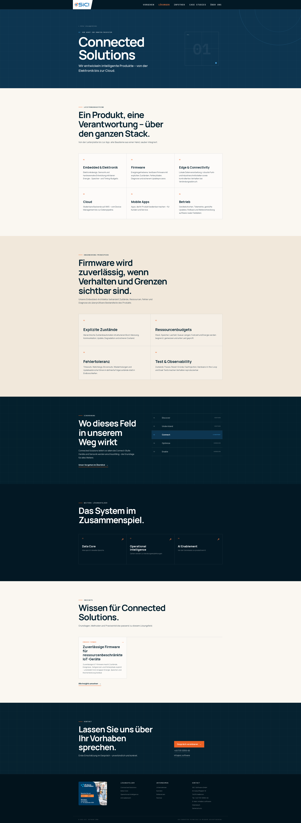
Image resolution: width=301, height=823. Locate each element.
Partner (159, 798)
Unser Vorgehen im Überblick (93, 465)
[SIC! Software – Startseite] (83, 4)
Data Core (124, 791)
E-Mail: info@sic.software (201, 801)
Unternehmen (161, 787)
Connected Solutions (128, 787)
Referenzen (160, 794)
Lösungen (164, 4)
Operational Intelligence (129, 794)
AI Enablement (126, 798)
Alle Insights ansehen (90, 683)
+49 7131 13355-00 (182, 750)
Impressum (196, 805)
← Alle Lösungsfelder (88, 26)
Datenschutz (197, 808)
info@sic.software (182, 755)
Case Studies (197, 4)
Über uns (216, 4)
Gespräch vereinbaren (189, 744)
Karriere (159, 791)
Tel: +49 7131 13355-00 (200, 798)
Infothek (179, 4)
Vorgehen (148, 4)
